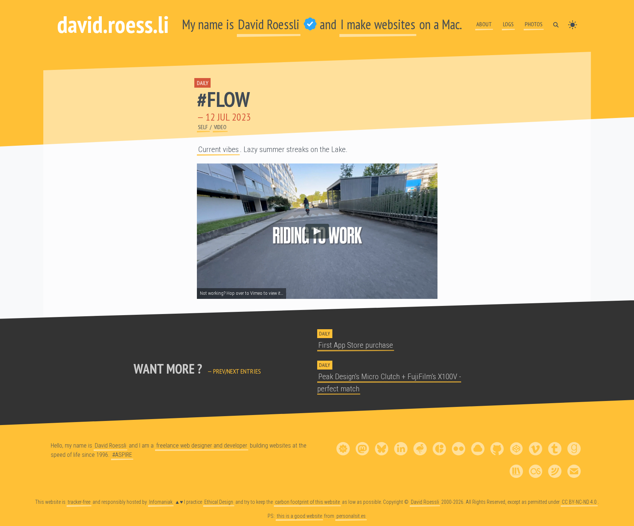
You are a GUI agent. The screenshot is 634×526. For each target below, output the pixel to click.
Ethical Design (218, 502)
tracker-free (79, 502)
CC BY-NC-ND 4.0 (579, 502)
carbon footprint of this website (307, 502)
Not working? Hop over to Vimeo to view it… (241, 293)
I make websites (378, 24)
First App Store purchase (355, 345)
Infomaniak (160, 502)
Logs (508, 24)
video (220, 127)
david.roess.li (113, 24)
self (203, 127)
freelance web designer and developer (201, 445)
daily (202, 83)
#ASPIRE (122, 454)
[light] (572, 24)
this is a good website (299, 516)
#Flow (223, 99)
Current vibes (218, 149)
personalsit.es (351, 516)
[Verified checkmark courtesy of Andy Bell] (310, 24)
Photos (534, 24)
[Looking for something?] (556, 24)
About (484, 24)
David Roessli (268, 24)
